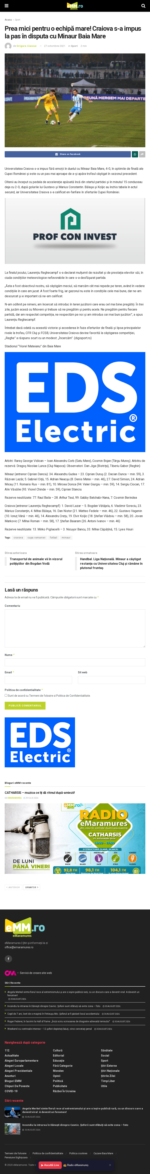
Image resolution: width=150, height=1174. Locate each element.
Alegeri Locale (14, 1065)
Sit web (82, 672)
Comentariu (12, 605)
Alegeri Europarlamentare (21, 1060)
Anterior (14, 887)
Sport (17, 19)
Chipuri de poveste (17, 1086)
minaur (66, 537)
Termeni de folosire (15, 1153)
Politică (58, 1081)
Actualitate (12, 1055)
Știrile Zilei (108, 1075)
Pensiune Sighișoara (16, 1157)
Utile (104, 1086)
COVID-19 (11, 1091)
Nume (10, 655)
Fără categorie (62, 1065)
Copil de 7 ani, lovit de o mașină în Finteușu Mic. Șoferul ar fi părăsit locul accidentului (53, 1013)
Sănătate (106, 1050)
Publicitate (60, 1086)
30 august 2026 (18, 999)
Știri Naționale (110, 1070)
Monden (58, 1070)
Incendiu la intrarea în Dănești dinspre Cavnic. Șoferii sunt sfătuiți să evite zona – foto (53, 1006)
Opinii (56, 1075)
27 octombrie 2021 (54, 45)
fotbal (53, 537)
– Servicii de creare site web (34, 972)
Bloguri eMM (13, 1081)
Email (9, 672)
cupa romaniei (37, 537)
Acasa (8, 19)
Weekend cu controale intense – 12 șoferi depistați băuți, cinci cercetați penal (49, 1029)
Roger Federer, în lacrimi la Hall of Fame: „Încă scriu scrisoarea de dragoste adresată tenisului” (58, 1021)
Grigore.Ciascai (27, 45)
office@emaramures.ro (19, 947)
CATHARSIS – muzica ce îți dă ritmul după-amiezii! (40, 793)
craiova (18, 537)
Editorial (58, 1055)
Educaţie (58, 1060)
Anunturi (10, 1075)
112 (7, 1050)
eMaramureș (14, 798)
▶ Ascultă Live (50, 1165)
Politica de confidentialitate (24, 690)
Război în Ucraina (64, 1091)
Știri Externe (109, 1065)
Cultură (57, 1050)
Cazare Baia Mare (103, 1153)
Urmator (31, 887)
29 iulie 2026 (31, 798)
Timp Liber (108, 1081)
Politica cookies (78, 1153)
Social (105, 1055)
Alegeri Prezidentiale (18, 1070)
